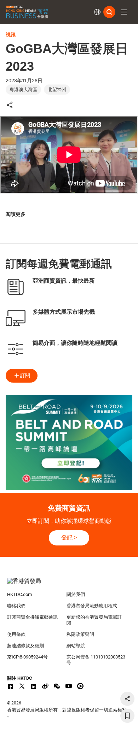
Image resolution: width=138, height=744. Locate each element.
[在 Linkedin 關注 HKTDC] (33, 686)
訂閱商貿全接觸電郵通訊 (32, 617)
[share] (127, 699)
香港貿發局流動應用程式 (92, 605)
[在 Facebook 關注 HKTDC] (10, 686)
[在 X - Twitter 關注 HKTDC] (22, 686)
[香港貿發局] (69, 584)
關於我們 (76, 594)
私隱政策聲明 (80, 634)
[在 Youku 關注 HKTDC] (80, 686)
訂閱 (25, 375)
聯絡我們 (16, 605)
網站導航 (76, 645)
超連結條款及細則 (25, 645)
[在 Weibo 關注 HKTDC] (45, 686)
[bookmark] (127, 716)
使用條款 (16, 634)
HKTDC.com (19, 594)
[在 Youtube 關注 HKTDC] (68, 686)
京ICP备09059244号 (27, 657)
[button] (123, 12)
